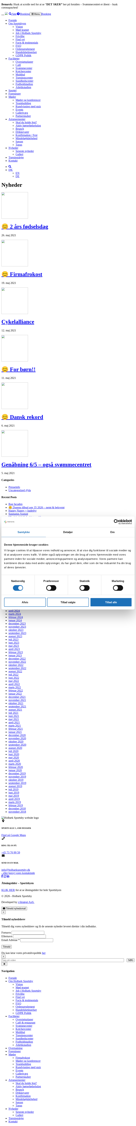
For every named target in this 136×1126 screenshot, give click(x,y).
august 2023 (15, 636)
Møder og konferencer (28, 100)
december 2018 (17, 808)
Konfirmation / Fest (26, 135)
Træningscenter (24, 77)
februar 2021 (15, 728)
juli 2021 (13, 712)
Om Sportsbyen (17, 23)
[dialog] (68, 958)
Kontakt (13, 160)
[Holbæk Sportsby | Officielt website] (6, 13)
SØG (130, 960)
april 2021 (14, 722)
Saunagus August (18, 513)
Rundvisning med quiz (28, 106)
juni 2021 (13, 716)
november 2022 (17, 661)
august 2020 (15, 747)
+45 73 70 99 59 (10, 852)
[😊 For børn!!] (14, 360)
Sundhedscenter (24, 80)
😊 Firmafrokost (21, 274)
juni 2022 (13, 677)
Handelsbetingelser (26, 52)
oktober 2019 (15, 779)
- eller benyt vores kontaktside (18, 873)
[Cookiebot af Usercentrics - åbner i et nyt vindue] (116, 522)
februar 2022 (15, 690)
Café (18, 64)
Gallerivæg (22, 112)
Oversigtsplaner (24, 61)
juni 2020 (13, 754)
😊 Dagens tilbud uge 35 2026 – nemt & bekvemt (36, 507)
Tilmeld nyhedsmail (15, 908)
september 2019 (17, 783)
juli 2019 (13, 789)
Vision (19, 26)
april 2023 (14, 649)
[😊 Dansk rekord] (14, 408)
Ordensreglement (25, 49)
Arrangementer (16, 119)
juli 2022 (13, 674)
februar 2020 (15, 767)
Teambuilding (23, 103)
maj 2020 (13, 757)
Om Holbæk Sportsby (20, 981)
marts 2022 (14, 687)
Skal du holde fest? (26, 122)
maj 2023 (13, 645)
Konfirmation (23, 1095)
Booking (46, 13)
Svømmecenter (24, 68)
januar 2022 (15, 693)
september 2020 (17, 744)
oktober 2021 (15, 703)
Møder (12, 96)
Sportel (12, 90)
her (44, 952)
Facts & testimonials (27, 42)
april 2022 (14, 684)
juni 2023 (13, 642)
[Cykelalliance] (14, 313)
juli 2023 (13, 639)
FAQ (18, 45)
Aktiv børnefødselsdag (28, 125)
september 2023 (17, 633)
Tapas (19, 144)
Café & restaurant (25, 1022)
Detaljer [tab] (68, 532)
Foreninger (14, 93)
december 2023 (17, 623)
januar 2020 (15, 770)
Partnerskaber (23, 115)
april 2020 (14, 760)
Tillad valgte (68, 602)
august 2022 (15, 671)
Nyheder (13, 147)
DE (17, 176)
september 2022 (17, 668)
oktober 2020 (15, 741)
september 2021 (17, 706)
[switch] (51, 588)
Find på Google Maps (13, 835)
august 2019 (15, 786)
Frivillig (20, 36)
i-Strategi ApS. (26, 902)
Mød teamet (22, 29)
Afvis (25, 602)
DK (10, 169)
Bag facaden (15, 504)
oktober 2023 (15, 629)
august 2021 (15, 709)
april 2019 (14, 798)
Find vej (20, 39)
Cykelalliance (17, 321)
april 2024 (14, 610)
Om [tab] (112, 532)
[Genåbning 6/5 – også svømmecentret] (14, 455)
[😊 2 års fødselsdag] (14, 217)
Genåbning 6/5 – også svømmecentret (46, 464)
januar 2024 (15, 620)
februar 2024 (15, 617)
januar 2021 (15, 731)
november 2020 (17, 738)
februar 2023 (15, 652)
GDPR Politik (23, 55)
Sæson (19, 141)
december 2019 (17, 773)
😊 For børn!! (18, 369)
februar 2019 (15, 805)
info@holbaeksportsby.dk (15, 869)
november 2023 (17, 626)
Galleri (19, 154)
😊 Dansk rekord (22, 417)
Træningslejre (16, 157)
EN (17, 173)
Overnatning (15, 1048)
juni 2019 (13, 792)
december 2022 (17, 658)
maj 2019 (13, 795)
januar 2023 (15, 655)
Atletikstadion (23, 87)
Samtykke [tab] (24, 532)
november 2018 (17, 811)
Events (19, 109)
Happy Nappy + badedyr (22, 510)
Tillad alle (111, 602)
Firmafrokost (23, 1057)
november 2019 (17, 776)
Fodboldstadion (24, 84)
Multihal (20, 74)
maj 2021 (13, 719)
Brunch (20, 128)
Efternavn (7, 936)
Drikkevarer (22, 131)
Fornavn (6, 932)
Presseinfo (14, 487)
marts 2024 (14, 613)
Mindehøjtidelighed (26, 138)
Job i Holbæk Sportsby (28, 33)
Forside (12, 20)
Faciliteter (13, 58)
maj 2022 (13, 680)
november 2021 (17, 700)
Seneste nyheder (25, 151)
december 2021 (17, 696)
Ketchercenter (23, 71)
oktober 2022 (15, 664)
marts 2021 (14, 725)
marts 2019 (14, 802)
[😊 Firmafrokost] (14, 265)
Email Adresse (10, 940)
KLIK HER (8, 890)
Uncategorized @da (19, 490)
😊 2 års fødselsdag (24, 226)
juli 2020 (13, 751)
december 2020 (17, 735)
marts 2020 (14, 763)
